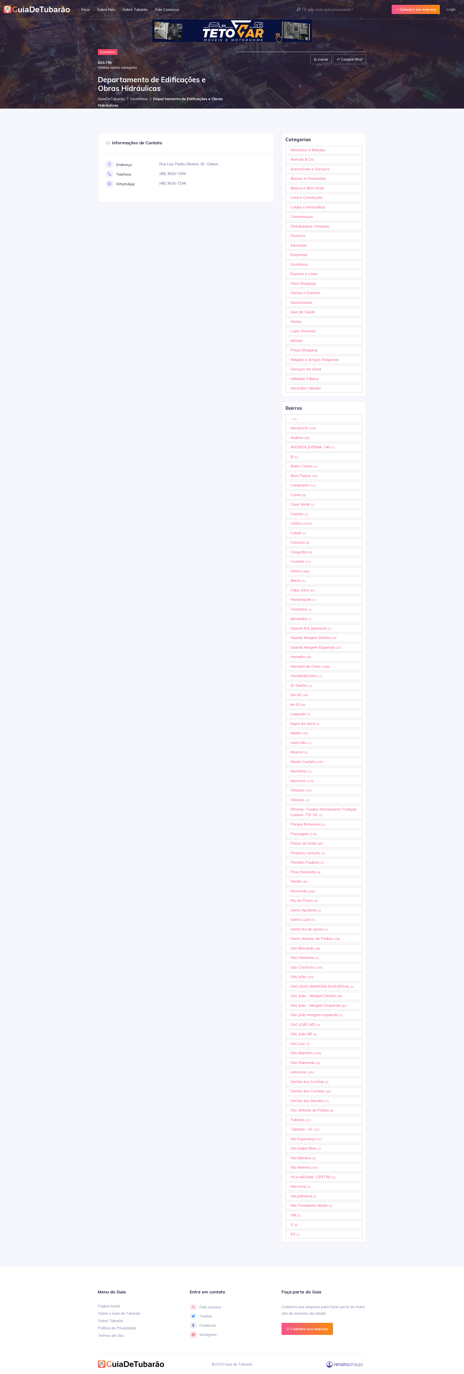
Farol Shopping (303, 283)
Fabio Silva (302, 590)
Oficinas (301, 790)
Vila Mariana (303, 1158)
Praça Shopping (303, 350)
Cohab (298, 533)
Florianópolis (303, 599)
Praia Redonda (305, 872)
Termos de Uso (111, 1335)
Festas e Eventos (305, 293)
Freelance (301, 609)
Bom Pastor (303, 475)
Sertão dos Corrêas (309, 1081)
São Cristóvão (306, 967)
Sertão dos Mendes (309, 1100)
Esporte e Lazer (304, 273)
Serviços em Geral (305, 369)
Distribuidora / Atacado (309, 226)
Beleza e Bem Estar (307, 188)
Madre (299, 733)
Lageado (300, 714)
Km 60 (299, 695)
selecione (302, 1072)
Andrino (300, 437)
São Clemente (304, 957)
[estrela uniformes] (229, 30)
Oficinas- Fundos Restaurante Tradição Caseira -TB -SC (323, 812)
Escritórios (139, 99)
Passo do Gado (306, 843)
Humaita (300, 656)
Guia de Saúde (302, 312)
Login (451, 9)
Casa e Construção (306, 197)
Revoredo (302, 891)
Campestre (303, 485)
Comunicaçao (301, 216)
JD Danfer (301, 685)
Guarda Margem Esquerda (315, 647)
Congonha (301, 552)
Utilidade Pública (304, 378)
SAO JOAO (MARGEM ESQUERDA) (322, 986)
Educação (298, 245)
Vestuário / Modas (305, 388)
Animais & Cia (301, 159)
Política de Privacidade (117, 1328)
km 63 (297, 704)
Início (85, 9)
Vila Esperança (306, 1139)
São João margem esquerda (316, 1015)
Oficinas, (299, 800)
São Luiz (300, 1043)
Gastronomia (301, 302)
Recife (299, 881)
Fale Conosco (167, 9)
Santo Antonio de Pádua (315, 938)
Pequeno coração (307, 853)
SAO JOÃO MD (305, 1024)
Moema (299, 752)
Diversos (297, 235)
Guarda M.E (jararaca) (310, 628)
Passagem (303, 834)
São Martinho (305, 1053)
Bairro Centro (304, 466)
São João (302, 976)
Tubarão (300, 1119)
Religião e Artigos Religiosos (314, 359)
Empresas (298, 254)
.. (293, 418)
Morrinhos (301, 771)
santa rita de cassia (309, 929)
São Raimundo (305, 1062)
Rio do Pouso (304, 900)
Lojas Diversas (303, 331)
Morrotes (302, 780)
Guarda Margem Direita (313, 637)
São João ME (303, 1034)
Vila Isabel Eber (305, 1148)
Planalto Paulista (307, 862)
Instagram (208, 1334)
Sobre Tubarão (135, 9)
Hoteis (296, 321)
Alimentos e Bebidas (308, 150)
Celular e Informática (307, 207)
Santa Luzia (302, 919)
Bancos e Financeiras (308, 178)
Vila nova (300, 1186)
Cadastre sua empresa (417, 9)
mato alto (301, 742)
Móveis (296, 340)
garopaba (301, 618)
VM (295, 1215)
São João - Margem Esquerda (318, 1005)
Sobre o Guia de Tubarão (119, 1313)
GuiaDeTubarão (111, 99)
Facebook (207, 1325)
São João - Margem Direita (316, 995)
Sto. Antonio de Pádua (311, 1110)
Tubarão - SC (304, 1129)
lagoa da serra (304, 723)
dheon (297, 580)
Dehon (300, 571)
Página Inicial (109, 1306)
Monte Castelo (306, 761)
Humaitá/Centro (306, 675)
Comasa (299, 542)
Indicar (322, 59)
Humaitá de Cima (309, 666)
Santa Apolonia (305, 910)
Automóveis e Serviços (309, 169)
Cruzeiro (300, 561)
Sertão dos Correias (310, 1091)
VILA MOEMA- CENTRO (313, 1177)
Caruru (298, 495)
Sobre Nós (106, 9)
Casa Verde (302, 504)
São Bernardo (305, 948)
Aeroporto (303, 428)
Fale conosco (210, 1307)
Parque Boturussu (308, 824)
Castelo (299, 514)
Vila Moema (304, 1167)
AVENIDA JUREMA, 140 (312, 447)
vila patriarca (303, 1196)
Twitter (205, 1316)
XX (295, 1234)
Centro (301, 523)
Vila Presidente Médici (311, 1205)
